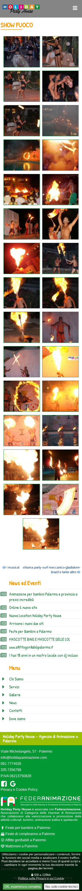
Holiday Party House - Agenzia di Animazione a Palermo (40, 738)
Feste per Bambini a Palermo (30, 631)
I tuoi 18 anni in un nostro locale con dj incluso (43, 655)
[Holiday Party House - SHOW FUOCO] (22, 51)
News (13, 702)
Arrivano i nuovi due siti (26, 623)
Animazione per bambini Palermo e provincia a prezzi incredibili (43, 596)
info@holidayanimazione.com (24, 757)
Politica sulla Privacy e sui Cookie (41, 878)
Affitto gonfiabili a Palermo (25, 840)
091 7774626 (11, 764)
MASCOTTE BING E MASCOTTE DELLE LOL (39, 639)
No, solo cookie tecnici (61, 886)
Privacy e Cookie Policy (19, 789)
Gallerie (15, 695)
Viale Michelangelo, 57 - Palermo (26, 751)
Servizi (14, 687)
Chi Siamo (16, 679)
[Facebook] (4, 783)
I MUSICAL (13, 567)
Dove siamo (17, 718)
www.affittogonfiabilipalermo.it (31, 647)
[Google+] (13, 783)
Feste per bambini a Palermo (27, 828)
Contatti (15, 710)
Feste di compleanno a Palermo (30, 834)
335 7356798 (11, 770)
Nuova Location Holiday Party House (35, 615)
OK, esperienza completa (22, 886)
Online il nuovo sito (23, 607)
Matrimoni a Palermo (21, 846)
